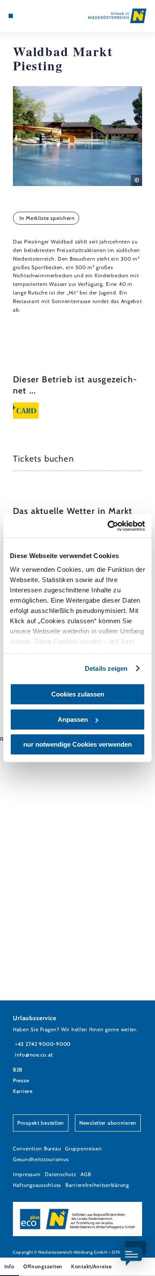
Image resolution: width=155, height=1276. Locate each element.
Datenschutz (60, 1174)
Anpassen (73, 719)
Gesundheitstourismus (40, 1159)
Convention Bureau (37, 1148)
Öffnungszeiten (42, 1266)
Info (9, 1266)
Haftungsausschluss (37, 1185)
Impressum (26, 1174)
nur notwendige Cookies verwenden (77, 744)
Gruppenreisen (83, 1148)
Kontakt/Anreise (91, 1266)
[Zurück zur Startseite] (117, 16)
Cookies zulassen (77, 694)
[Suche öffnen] (36, 16)
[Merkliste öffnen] (30, 16)
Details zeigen (106, 668)
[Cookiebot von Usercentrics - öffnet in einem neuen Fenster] (109, 525)
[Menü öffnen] (11, 16)
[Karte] (24, 16)
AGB (86, 1174)
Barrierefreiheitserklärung (97, 1185)
